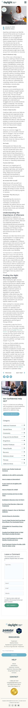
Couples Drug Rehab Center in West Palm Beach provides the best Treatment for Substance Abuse (12, 533)
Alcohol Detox (7, 429)
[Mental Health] (23, 448)
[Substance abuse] (23, 455)
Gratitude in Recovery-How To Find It (13, 500)
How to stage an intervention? (11, 479)
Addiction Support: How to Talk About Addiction (13, 510)
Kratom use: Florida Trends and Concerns (11, 469)
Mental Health (7, 448)
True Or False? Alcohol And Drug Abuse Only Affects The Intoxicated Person (13, 521)
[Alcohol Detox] (23, 429)
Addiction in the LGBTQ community (12, 475)
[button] (4, 376)
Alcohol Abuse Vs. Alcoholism (10, 516)
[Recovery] (23, 452)
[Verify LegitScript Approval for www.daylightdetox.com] (19, 631)
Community (6, 433)
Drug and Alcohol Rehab (10, 437)
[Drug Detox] (23, 440)
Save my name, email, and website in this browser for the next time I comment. (13, 600)
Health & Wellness (8, 444)
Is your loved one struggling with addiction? (12, 484)
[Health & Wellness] (23, 444)
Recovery (6, 452)
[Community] (23, 433)
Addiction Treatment (9, 425)
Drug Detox (6, 441)
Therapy (5, 460)
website (21, 366)
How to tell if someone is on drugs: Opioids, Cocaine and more (12, 539)
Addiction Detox (8, 464)
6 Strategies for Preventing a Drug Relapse (12, 527)
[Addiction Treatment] (23, 425)
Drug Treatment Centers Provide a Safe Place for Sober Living (13, 545)
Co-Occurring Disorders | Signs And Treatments (12, 504)
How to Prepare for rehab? (10, 489)
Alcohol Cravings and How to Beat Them (12, 494)
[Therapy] (23, 459)
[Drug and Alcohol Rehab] (23, 436)
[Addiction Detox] (23, 463)
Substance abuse (8, 456)
